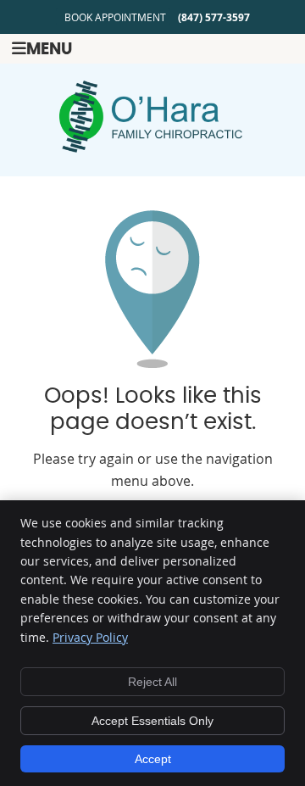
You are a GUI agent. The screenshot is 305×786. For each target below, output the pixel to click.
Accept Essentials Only (153, 720)
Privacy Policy (90, 637)
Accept (153, 759)
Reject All (152, 681)
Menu (49, 50)
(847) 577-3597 (214, 17)
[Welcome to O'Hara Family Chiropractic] (152, 147)
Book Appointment (115, 17)
